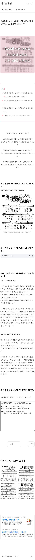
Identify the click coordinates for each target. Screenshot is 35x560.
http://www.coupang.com (9, 529)
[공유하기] (15, 444)
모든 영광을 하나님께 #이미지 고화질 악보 (18, 93)
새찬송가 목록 (7, 10)
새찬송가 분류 (20, 10)
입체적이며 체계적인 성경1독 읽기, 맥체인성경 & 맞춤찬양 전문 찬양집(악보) (12, 523)
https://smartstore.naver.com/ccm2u (12, 517)
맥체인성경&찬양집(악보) (11, 520)
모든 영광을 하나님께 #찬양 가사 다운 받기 (18, 115)
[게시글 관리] (18, 444)
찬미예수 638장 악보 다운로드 (15, 97)
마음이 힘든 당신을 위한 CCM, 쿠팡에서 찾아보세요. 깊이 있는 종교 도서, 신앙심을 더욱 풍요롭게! (17, 535)
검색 (28, 3)
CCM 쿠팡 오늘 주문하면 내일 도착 (14, 532)
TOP (31, 556)
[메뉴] (31, 3)
